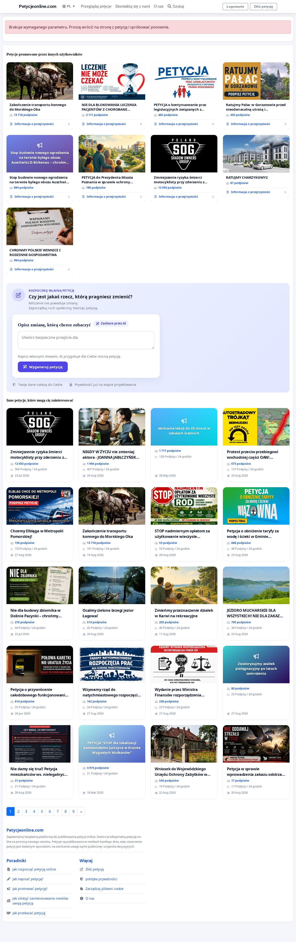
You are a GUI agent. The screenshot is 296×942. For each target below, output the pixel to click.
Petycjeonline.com (37, 6)
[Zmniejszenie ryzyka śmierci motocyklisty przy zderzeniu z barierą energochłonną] (184, 168)
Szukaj (178, 6)
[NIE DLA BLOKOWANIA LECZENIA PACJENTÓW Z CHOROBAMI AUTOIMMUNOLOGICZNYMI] (112, 95)
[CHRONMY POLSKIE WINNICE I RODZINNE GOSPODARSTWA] (39, 241)
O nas (158, 6)
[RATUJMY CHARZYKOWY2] (256, 166)
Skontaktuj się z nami (132, 6)
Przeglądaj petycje (96, 6)
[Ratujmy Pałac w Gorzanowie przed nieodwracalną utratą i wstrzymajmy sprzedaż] (256, 95)
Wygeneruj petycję (46, 367)
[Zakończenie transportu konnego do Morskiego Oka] (39, 95)
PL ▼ (71, 6)
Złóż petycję (263, 6)
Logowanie (235, 6)
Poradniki (16, 860)
